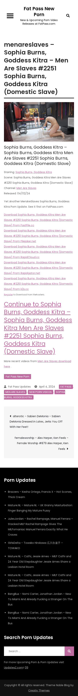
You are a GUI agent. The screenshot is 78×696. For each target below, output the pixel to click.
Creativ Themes (39, 690)
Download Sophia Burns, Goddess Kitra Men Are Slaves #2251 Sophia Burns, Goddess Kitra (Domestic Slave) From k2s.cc (38, 284)
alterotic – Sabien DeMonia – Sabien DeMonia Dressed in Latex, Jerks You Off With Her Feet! (36, 421)
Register (8, 294)
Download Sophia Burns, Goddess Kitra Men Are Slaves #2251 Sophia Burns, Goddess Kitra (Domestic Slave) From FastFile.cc (38, 220)
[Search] (69, 651)
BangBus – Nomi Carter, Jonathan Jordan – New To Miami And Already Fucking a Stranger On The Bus (40, 599)
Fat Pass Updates (19, 387)
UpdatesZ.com (13, 667)
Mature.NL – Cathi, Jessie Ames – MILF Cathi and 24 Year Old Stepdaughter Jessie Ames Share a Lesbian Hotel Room (39, 561)
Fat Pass (65, 387)
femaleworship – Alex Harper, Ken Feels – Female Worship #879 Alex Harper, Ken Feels (41, 443)
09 (26, 667)
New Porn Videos (40, 392)
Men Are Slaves (26, 188)
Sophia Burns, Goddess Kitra (34, 172)
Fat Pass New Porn (39, 12)
